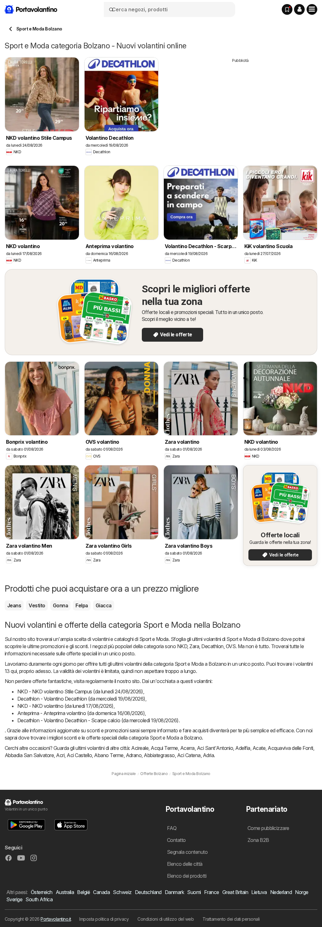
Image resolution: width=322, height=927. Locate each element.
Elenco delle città (185, 864)
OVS (231, 646)
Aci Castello (79, 755)
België (83, 892)
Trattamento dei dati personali (231, 919)
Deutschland (148, 892)
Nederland (281, 892)
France (211, 892)
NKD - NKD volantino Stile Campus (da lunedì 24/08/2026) (80, 691)
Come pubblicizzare (268, 828)
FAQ (171, 828)
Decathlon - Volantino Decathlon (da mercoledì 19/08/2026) (81, 699)
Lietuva (259, 892)
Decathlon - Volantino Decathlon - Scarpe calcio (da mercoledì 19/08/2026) (98, 720)
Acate (259, 748)
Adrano (134, 755)
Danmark (174, 892)
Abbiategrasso (159, 755)
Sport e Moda (154, 639)
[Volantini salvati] (287, 9)
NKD (182, 646)
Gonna (60, 605)
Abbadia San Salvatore (29, 755)
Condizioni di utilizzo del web (165, 919)
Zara (194, 646)
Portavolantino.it (56, 919)
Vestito (37, 605)
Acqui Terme (164, 748)
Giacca (104, 605)
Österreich (42, 892)
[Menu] (312, 9)
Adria (208, 755)
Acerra (187, 748)
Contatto (176, 840)
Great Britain (235, 892)
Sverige (14, 899)
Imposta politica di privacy (104, 919)
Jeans (14, 605)
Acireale (139, 748)
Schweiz (122, 892)
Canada (101, 892)
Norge (301, 892)
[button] (299, 9)
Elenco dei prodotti (186, 876)
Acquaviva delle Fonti (290, 748)
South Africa (39, 899)
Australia (65, 892)
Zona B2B (258, 840)
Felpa (81, 605)
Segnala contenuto (187, 852)
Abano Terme (108, 755)
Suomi (194, 892)
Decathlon (212, 646)
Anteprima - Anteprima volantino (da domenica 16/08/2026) (81, 713)
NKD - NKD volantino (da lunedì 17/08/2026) (65, 706)
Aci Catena (189, 755)
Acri (60, 755)
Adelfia (242, 748)
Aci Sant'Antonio (215, 748)
